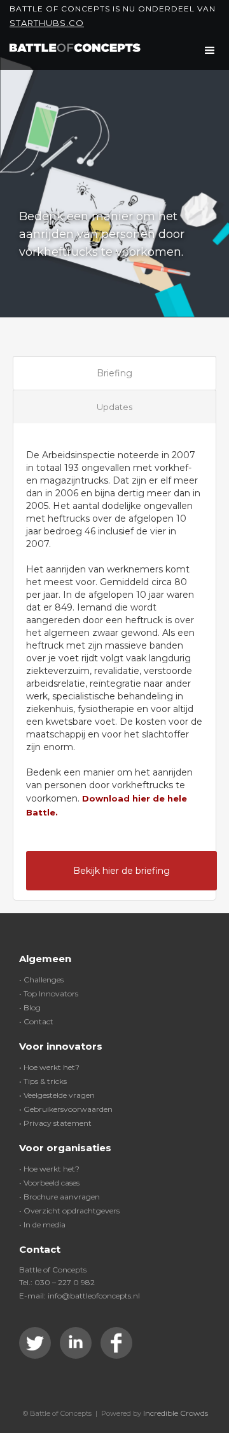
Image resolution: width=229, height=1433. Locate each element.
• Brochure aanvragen (59, 1196)
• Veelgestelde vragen (57, 1095)
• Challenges (41, 979)
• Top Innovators (48, 993)
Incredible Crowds (175, 1413)
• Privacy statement (55, 1123)
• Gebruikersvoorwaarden (66, 1109)
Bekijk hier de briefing (121, 870)
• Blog (30, 1007)
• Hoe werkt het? (49, 1067)
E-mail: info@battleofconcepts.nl (79, 1295)
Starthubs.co (47, 23)
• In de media (42, 1224)
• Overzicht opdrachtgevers (69, 1210)
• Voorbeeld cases (49, 1182)
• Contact (36, 1021)
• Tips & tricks (43, 1081)
